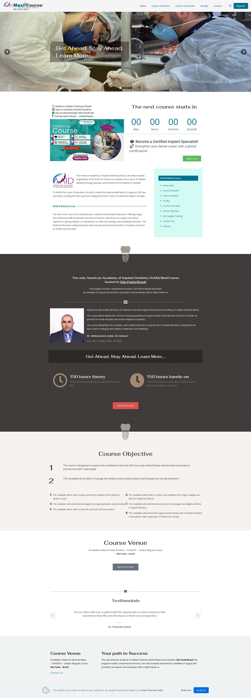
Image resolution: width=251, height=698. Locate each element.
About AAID (168, 185)
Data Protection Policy (152, 690)
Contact (166, 226)
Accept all (201, 690)
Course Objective (171, 211)
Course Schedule (171, 195)
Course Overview (171, 190)
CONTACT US (56, 672)
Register (240, 5)
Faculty (166, 200)
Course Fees (169, 221)
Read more (186, 690)
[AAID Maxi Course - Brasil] (26, 6)
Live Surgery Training (172, 216)
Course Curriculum (171, 205)
